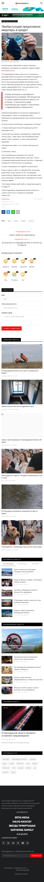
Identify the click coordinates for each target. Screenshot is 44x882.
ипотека (31, 221)
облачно (5, 772)
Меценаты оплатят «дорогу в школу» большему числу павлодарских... (26, 689)
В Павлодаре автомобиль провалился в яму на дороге (20, 512)
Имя (3, 295)
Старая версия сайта (34, 868)
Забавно (31, 267)
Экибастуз (20, 763)
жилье (16, 221)
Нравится (6, 267)
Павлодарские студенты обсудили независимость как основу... (22, 477)
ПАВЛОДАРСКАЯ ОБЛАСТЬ (9, 21)
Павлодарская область (19, 759)
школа (13, 772)
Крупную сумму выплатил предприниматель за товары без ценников (28, 678)
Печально (14, 280)
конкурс (20, 768)
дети (28, 763)
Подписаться (36, 856)
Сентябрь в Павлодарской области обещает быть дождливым (25, 591)
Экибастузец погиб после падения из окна (18, 406)
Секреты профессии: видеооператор (22, 235)
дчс (35, 768)
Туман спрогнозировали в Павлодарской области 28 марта (21, 441)
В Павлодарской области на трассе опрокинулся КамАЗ (20, 372)
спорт (4, 763)
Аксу (13, 768)
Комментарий (7, 313)
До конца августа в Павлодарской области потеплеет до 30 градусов (22, 244)
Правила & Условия (21, 874)
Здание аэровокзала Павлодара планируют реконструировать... (25, 570)
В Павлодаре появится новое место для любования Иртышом (27, 601)
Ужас (5, 280)
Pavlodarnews (6, 199)
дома (9, 221)
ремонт (34, 763)
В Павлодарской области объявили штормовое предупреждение (18, 734)
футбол (28, 768)
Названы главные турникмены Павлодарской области (24, 611)
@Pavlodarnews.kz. (8, 70)
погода (11, 763)
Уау (23, 280)
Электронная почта (9, 304)
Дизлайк (14, 267)
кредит (23, 221)
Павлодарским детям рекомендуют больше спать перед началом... (26, 658)
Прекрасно (23, 267)
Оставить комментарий (11, 328)
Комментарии (7, 290)
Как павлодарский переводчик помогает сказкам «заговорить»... (27, 668)
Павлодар (6, 759)
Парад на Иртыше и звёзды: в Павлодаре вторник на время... (28, 581)
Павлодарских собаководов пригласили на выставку (22, 547)
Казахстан (6, 768)
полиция (32, 759)
